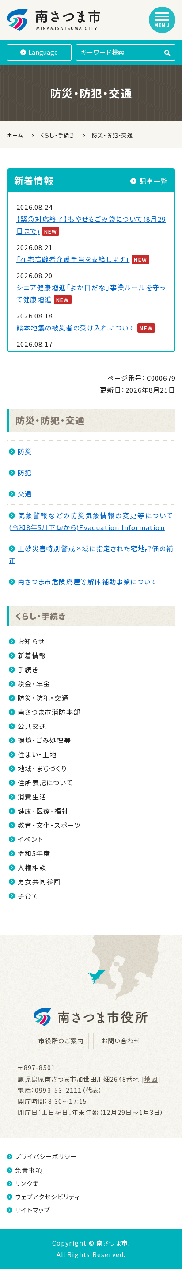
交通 (25, 493)
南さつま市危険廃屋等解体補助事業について (87, 581)
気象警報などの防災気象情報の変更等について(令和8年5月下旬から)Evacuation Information (91, 521)
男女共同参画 (39, 881)
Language (43, 52)
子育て (28, 895)
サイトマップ (32, 1209)
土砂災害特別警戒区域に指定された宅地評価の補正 (91, 554)
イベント (30, 839)
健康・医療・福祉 (43, 810)
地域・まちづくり (42, 768)
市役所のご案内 (61, 1040)
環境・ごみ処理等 (44, 740)
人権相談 (32, 867)
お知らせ (31, 641)
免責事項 (28, 1170)
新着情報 (32, 655)
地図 (151, 1079)
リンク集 (27, 1183)
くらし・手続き (40, 615)
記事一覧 (153, 181)
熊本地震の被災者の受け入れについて (75, 327)
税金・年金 (34, 683)
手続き (28, 669)
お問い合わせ (120, 1040)
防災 (25, 451)
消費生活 (32, 796)
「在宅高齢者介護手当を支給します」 (72, 259)
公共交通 (32, 726)
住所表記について (45, 782)
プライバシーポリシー (46, 1156)
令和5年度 (34, 853)
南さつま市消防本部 (49, 711)
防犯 (25, 472)
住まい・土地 (37, 754)
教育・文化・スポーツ (49, 825)
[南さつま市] (54, 20)
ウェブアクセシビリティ (47, 1196)
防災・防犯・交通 (50, 420)
